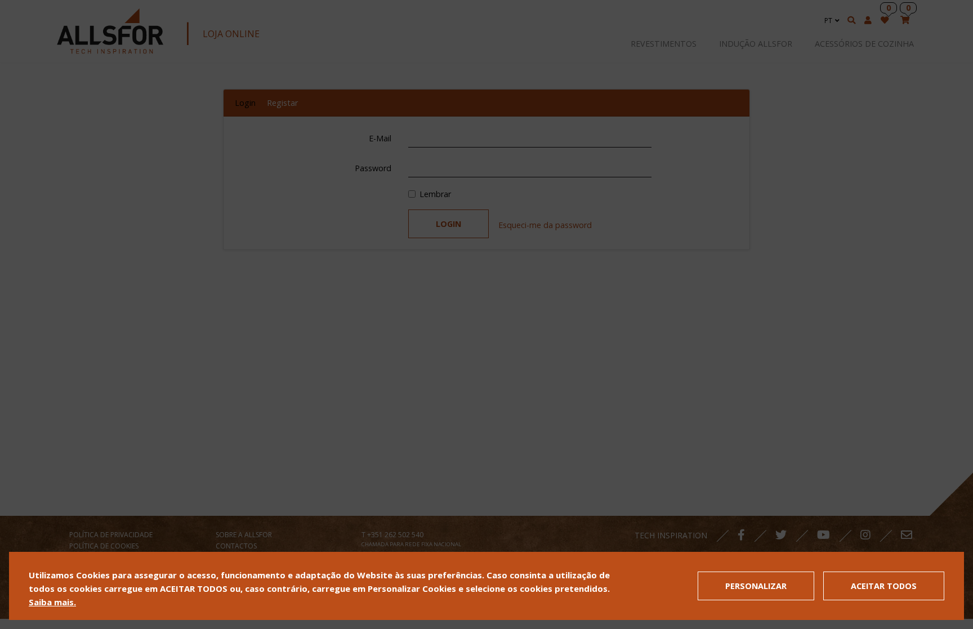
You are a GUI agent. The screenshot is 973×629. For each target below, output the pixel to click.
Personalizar (756, 586)
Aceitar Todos (884, 586)
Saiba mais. (52, 602)
